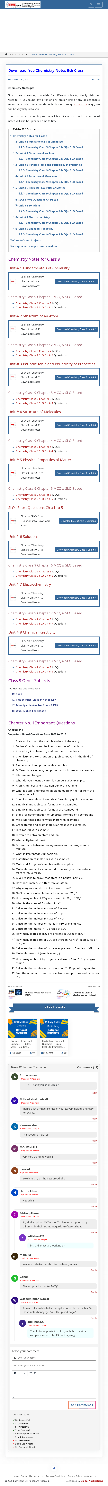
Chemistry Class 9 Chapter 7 (33, 619)
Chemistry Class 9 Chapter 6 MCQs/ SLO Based (54, 211)
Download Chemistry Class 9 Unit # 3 (76, 377)
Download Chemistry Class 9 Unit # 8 (76, 645)
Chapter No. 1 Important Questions (35, 246)
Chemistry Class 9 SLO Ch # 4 (34, 451)
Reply (94, 1092)
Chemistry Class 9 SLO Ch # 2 (34, 355)
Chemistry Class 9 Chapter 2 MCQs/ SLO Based (54, 158)
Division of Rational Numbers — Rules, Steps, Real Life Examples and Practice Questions (21, 1044)
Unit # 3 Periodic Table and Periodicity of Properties (50, 164)
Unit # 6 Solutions (29, 205)
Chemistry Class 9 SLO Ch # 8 (34, 671)
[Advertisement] (54, 30)
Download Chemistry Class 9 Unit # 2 (76, 329)
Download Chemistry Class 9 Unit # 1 (76, 281)
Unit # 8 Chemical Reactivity (35, 228)
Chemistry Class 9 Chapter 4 (33, 447)
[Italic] (19, 1373)
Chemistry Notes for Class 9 (30, 136)
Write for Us (90, 1476)
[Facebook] (54, 1468)
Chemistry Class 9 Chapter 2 (33, 351)
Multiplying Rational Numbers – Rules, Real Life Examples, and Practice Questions (53, 1044)
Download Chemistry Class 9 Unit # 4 (76, 425)
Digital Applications (92, 1480)
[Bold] (15, 1373)
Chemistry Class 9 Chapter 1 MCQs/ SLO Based (54, 147)
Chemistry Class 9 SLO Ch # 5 (34, 499)
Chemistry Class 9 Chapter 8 (33, 667)
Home (13, 54)
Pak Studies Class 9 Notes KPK (36, 699)
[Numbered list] (35, 1373)
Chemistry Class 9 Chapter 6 (33, 571)
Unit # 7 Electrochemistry (34, 217)
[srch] (91, 4)
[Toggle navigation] (99, 4)
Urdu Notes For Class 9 (31, 711)
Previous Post (16, 986)
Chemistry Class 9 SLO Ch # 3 (34, 403)
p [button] (13, 1397)
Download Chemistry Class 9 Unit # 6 (76, 549)
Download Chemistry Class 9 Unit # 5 (76, 473)
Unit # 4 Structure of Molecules (37, 176)
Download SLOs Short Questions (78, 520)
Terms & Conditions (55, 1476)
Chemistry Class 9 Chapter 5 (33, 494)
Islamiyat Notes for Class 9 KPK (37, 705)
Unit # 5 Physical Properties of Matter (41, 188)
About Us (38, 1476)
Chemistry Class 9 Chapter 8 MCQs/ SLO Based (54, 234)
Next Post (93, 986)
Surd (19, 694)
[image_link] (22, 1028)
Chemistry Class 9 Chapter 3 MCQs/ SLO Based (54, 170)
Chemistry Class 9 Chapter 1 (33, 303)
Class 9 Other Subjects (27, 240)
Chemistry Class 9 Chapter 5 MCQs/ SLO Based (54, 193)
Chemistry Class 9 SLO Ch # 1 (34, 307)
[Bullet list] (30, 1373)
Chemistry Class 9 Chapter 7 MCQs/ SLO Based (54, 222)
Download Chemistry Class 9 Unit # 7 (76, 597)
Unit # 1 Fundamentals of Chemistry (40, 141)
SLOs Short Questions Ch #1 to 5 (38, 199)
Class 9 (23, 54)
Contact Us (26, 1476)
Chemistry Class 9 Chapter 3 (33, 399)
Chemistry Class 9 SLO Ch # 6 (34, 575)
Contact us (80, 104)
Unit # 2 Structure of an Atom (36, 153)
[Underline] (24, 1373)
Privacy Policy (75, 1476)
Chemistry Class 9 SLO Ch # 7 (34, 623)
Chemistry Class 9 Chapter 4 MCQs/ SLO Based (54, 182)
